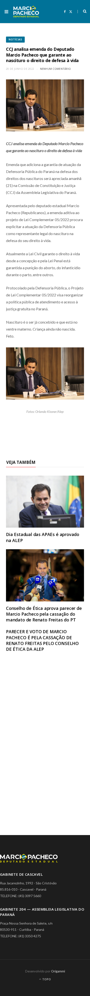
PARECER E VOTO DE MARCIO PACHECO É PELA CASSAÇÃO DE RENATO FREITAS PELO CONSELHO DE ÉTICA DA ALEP (42, 640)
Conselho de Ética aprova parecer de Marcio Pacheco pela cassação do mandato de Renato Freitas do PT (44, 614)
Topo (46, 979)
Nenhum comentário (55, 68)
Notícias (15, 39)
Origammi (58, 971)
